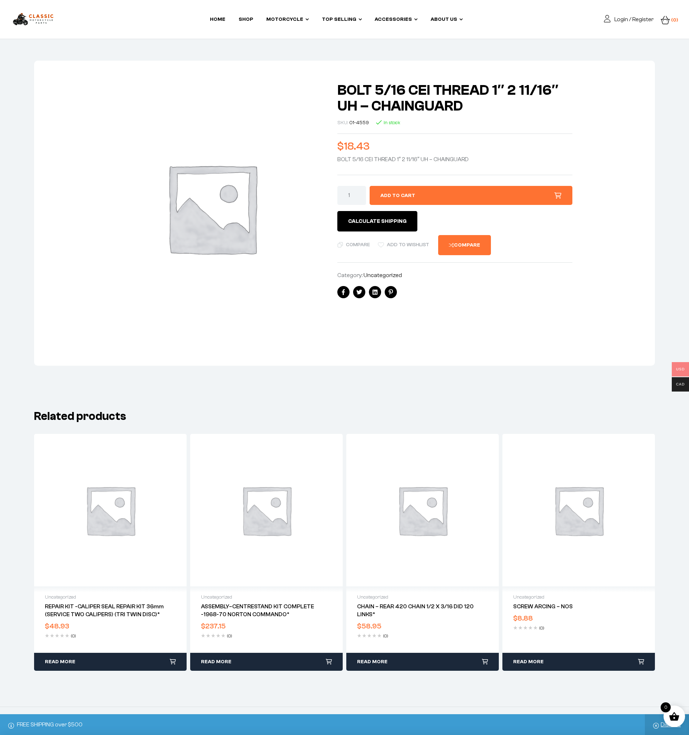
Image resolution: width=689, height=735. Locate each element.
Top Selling (339, 19)
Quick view (110, 510)
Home (217, 19)
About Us (444, 19)
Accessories (393, 19)
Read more (60, 662)
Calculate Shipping (377, 221)
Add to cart (397, 195)
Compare (358, 245)
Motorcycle (284, 19)
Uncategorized (383, 275)
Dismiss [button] (671, 724)
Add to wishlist (408, 245)
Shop (246, 19)
